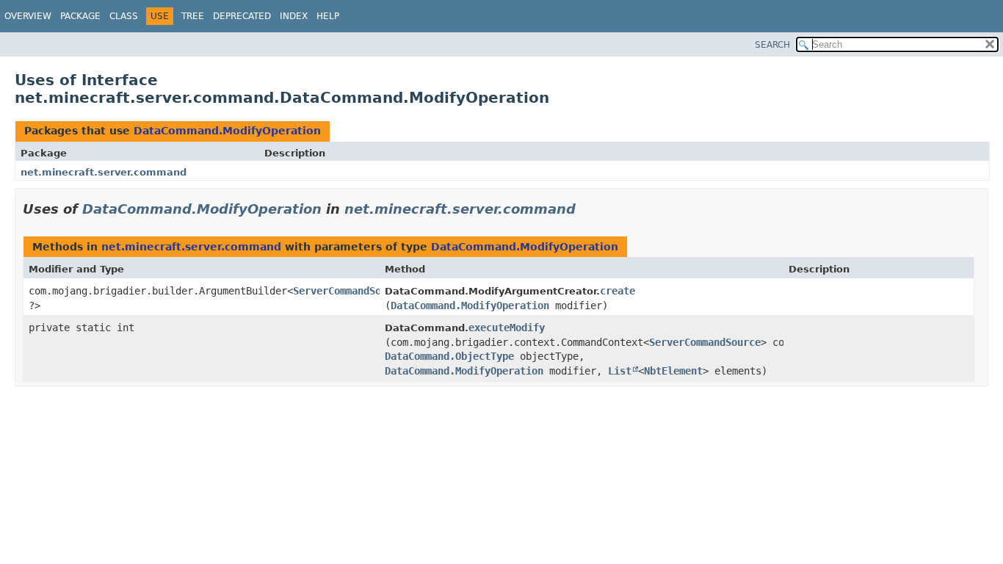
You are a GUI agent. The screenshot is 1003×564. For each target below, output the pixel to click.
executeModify (506, 327)
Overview (27, 16)
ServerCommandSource (349, 291)
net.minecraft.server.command (104, 172)
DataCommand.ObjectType (449, 356)
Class (123, 16)
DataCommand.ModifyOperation (227, 131)
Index (294, 16)
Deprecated (242, 16)
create (617, 291)
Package (80, 16)
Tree (192, 16)
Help (327, 16)
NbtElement (673, 371)
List (619, 371)
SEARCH (772, 45)
